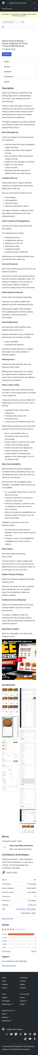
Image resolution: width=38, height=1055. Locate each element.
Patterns (23, 988)
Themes (23, 981)
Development (9, 77)
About (4, 978)
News (4, 981)
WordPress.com (8, 1010)
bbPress (6, 1017)
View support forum (9, 966)
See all (33, 951)
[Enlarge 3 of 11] (16, 742)
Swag (23, 1004)
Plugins (22, 984)
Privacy (4, 988)
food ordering (21, 909)
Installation (8, 72)
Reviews (7, 67)
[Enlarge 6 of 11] (33, 691)
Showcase (23, 978)
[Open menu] (35, 3)
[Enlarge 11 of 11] (33, 826)
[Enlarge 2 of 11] (16, 719)
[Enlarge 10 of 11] (33, 812)
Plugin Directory (7, 9)
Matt (4, 1014)
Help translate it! (20, 15)
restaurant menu (25, 913)
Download (6, 54)
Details (6, 62)
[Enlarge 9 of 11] (33, 790)
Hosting (5, 984)
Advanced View (7, 918)
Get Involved (24, 994)
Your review (6, 951)
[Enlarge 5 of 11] (16, 771)
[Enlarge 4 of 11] (16, 755)
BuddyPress (7, 1021)
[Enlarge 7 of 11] (33, 732)
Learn (4, 994)
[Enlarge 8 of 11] (33, 744)
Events (22, 997)
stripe (33, 913)
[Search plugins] (23, 22)
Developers (6, 1001)
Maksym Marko (10, 49)
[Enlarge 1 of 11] (16, 691)
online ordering (30, 909)
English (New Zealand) (15, 1029)
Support (7, 82)
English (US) (32, 905)
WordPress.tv (8, 1004)
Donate (23, 1001)
